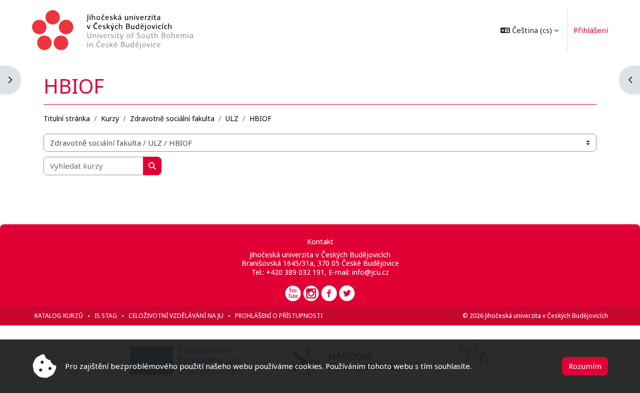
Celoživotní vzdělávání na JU (176, 315)
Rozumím (585, 366)
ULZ (232, 118)
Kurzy (110, 118)
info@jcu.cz (370, 272)
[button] (529, 30)
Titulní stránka (67, 118)
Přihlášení (591, 30)
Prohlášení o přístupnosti (278, 315)
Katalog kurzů (58, 315)
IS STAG (105, 315)
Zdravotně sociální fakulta (172, 118)
